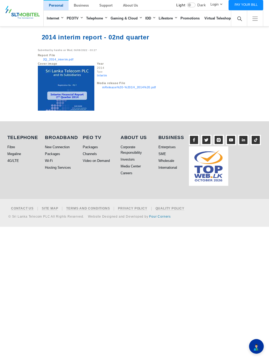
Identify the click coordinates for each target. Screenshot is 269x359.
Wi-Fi (49, 161)
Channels (90, 154)
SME (162, 154)
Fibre (11, 147)
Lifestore (166, 18)
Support (105, 5)
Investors (128, 159)
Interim (102, 75)
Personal (56, 5)
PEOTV (73, 18)
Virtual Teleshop (217, 18)
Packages (52, 154)
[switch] (191, 5)
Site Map (50, 208)
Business (81, 5)
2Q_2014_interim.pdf (58, 59)
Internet (53, 18)
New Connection (57, 147)
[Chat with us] (256, 346)
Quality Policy (170, 208)
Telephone (94, 18)
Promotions (190, 18)
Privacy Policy (132, 208)
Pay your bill (246, 5)
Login (214, 4)
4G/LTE (13, 161)
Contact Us (22, 208)
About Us (130, 5)
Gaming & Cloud (124, 18)
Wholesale (166, 161)
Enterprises (167, 147)
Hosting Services (58, 168)
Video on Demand (96, 161)
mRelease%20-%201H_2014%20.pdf (129, 87)
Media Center (131, 166)
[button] (255, 18)
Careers (126, 173)
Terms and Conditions (88, 208)
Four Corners (160, 216)
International (167, 168)
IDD (148, 18)
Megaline (14, 154)
